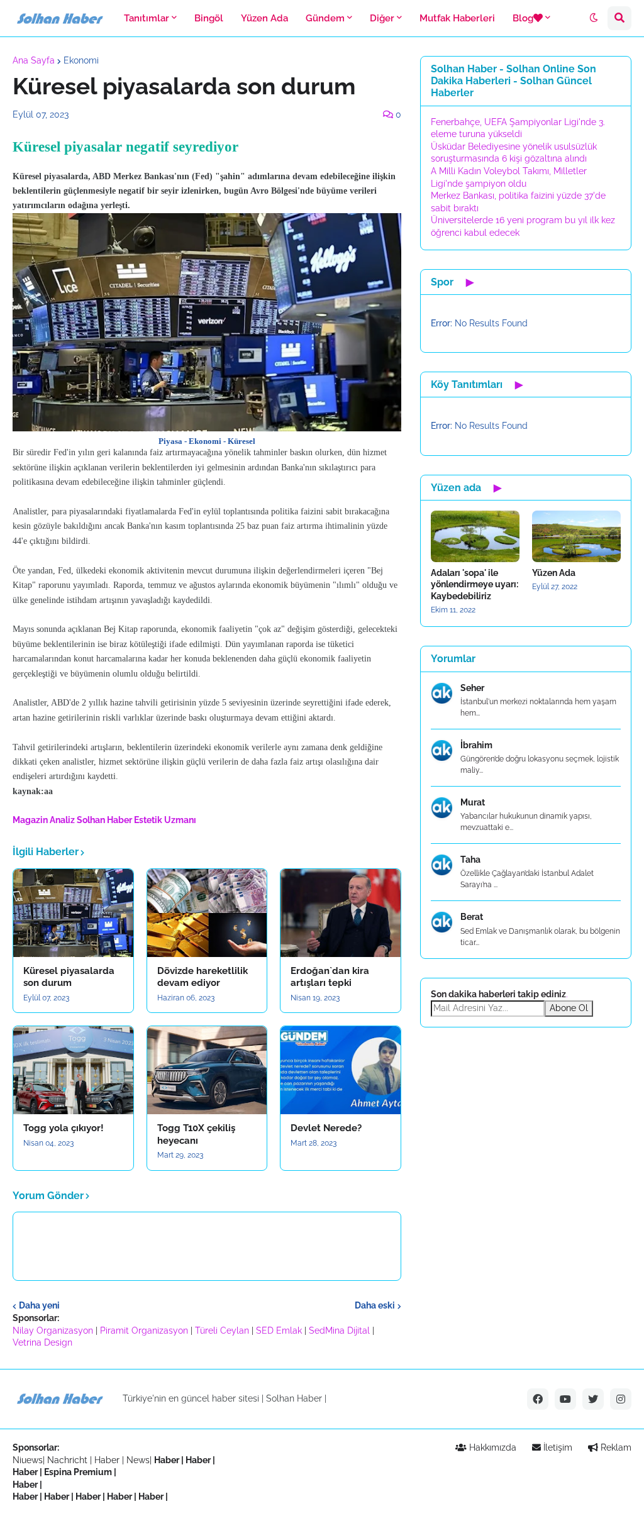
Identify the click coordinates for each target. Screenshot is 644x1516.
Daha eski (375, 1305)
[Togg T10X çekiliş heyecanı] (207, 1070)
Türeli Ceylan (222, 1330)
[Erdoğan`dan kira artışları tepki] (340, 913)
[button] (594, 18)
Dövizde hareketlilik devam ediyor (202, 977)
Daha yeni (39, 1305)
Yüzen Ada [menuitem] (264, 18)
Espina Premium (78, 1472)
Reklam (614, 1447)
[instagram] (620, 1399)
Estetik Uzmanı (165, 820)
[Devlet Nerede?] (340, 1070)
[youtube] (565, 1399)
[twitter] (593, 1399)
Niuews (28, 1460)
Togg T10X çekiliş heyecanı (196, 1134)
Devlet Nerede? (326, 1128)
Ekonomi (81, 60)
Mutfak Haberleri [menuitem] (457, 18)
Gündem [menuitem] (325, 18)
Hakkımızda (491, 1447)
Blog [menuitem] (523, 18)
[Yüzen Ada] (576, 536)
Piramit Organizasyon (144, 1330)
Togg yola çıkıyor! (63, 1128)
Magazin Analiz (44, 820)
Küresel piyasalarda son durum (68, 977)
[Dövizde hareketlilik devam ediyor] (207, 913)
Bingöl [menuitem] (208, 18)
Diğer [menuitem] (382, 18)
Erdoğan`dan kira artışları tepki (330, 977)
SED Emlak (279, 1330)
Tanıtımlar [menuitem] (146, 18)
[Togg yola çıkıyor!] (73, 1070)
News (138, 1460)
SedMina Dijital (339, 1330)
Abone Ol (569, 1008)
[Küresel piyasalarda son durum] (73, 913)
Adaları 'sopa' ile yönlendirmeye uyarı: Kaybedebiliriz (474, 584)
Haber (108, 1460)
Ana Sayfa (34, 60)
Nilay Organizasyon (53, 1330)
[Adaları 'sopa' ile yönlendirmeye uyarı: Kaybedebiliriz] (475, 536)
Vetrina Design (42, 1342)
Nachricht (68, 1460)
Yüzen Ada (553, 573)
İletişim (556, 1447)
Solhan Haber (104, 820)
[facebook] (537, 1399)
